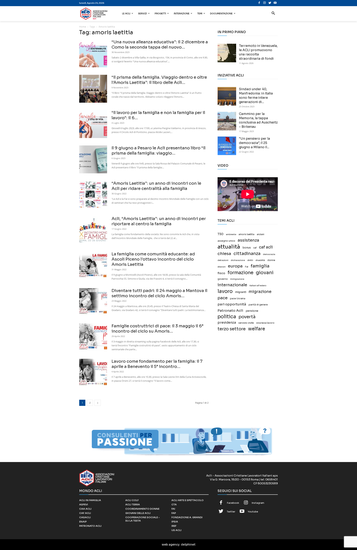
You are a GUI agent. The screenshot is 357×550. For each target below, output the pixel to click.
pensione (252, 310)
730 (220, 234)
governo (223, 279)
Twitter (231, 511)
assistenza (248, 240)
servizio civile (246, 322)
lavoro (225, 291)
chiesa (224, 254)
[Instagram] (264, 3)
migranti (240, 292)
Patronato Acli (230, 310)
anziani (260, 234)
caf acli (266, 247)
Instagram (258, 502)
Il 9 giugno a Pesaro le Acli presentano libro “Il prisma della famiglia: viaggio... (158, 150)
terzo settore (232, 329)
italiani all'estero (258, 285)
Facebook (233, 502)
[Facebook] (259, 3)
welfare (256, 329)
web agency (170, 544)
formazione (240, 273)
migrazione (260, 292)
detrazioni (223, 260)
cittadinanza (247, 254)
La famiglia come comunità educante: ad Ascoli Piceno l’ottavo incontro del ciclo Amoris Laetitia (153, 259)
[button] (273, 13)
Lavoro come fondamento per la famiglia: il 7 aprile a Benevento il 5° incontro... (157, 364)
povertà (247, 317)
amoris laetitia (246, 234)
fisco (221, 273)
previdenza (227, 323)
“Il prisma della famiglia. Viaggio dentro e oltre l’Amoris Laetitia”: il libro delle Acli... (159, 80)
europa (235, 266)
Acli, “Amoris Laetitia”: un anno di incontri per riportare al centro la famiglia (159, 221)
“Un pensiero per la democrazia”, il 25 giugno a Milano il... (254, 143)
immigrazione (237, 279)
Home (82, 26)
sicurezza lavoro (265, 323)
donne (271, 260)
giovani (265, 273)
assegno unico (226, 240)
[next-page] (97, 403)
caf (255, 247)
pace (223, 298)
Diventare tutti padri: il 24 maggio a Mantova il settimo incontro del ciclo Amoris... (159, 293)
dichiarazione (238, 260)
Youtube (253, 511)
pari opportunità (232, 304)
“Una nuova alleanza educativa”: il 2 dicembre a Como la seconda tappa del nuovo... (160, 44)
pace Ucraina (237, 298)
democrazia (269, 254)
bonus (246, 247)
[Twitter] (270, 3)
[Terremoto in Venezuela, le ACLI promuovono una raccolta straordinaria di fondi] (227, 53)
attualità (229, 247)
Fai (246, 266)
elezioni (222, 267)
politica (227, 317)
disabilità (260, 260)
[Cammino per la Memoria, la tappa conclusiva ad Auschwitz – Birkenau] (227, 121)
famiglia (260, 266)
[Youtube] (275, 3)
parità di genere (258, 304)
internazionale (232, 285)
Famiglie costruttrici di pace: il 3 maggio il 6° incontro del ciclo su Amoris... (157, 328)
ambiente (231, 234)
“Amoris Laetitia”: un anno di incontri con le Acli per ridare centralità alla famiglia (156, 186)
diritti (250, 260)
